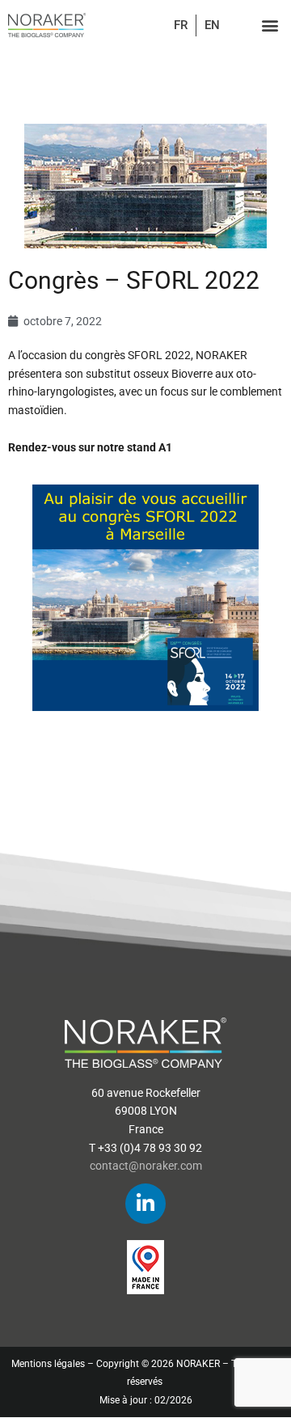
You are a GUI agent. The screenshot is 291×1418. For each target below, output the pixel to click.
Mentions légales (48, 1363)
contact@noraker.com (146, 1165)
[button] (269, 25)
